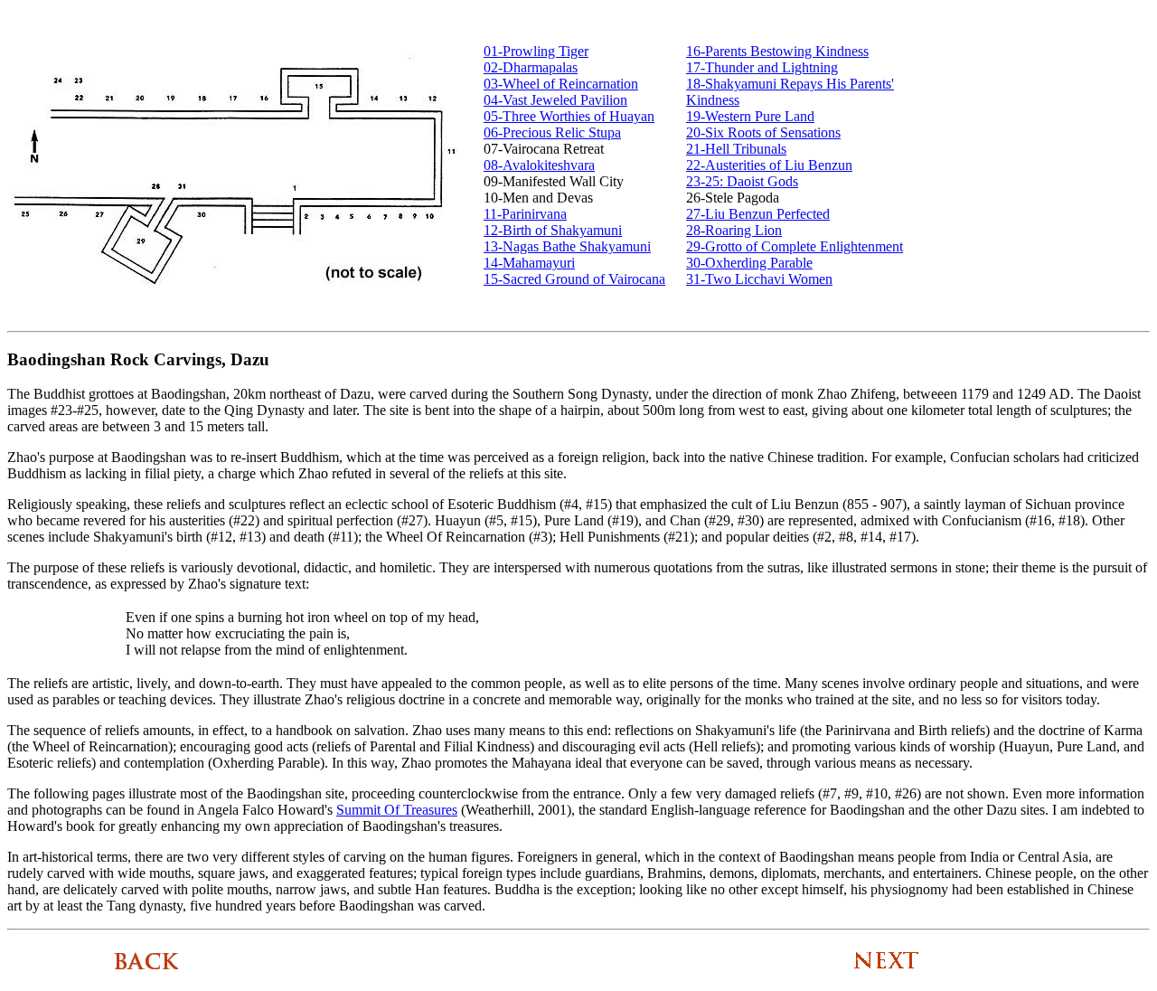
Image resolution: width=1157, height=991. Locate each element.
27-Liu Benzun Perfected (758, 214)
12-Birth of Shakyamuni (553, 230)
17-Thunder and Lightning (762, 67)
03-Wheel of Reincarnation (561, 83)
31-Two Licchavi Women (759, 279)
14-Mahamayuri (529, 262)
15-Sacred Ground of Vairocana (574, 279)
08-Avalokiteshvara (539, 165)
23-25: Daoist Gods (742, 181)
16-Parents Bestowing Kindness (777, 51)
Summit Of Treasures (396, 809)
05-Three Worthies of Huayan (569, 116)
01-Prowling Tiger (536, 51)
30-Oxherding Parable (749, 262)
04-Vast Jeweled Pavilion (555, 100)
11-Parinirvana (525, 214)
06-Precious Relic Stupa (552, 132)
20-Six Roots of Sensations (763, 132)
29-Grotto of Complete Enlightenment (794, 246)
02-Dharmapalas (531, 67)
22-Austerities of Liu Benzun (769, 165)
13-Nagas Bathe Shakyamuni (567, 246)
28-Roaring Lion (734, 230)
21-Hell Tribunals (736, 148)
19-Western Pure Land (750, 116)
